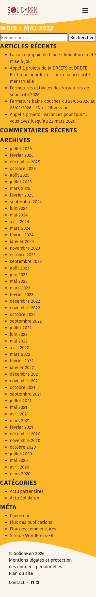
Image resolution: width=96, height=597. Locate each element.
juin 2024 (19, 208)
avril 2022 (19, 347)
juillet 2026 (21, 148)
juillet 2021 (20, 401)
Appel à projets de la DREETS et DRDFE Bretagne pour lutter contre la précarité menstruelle (50, 74)
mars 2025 (20, 188)
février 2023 (21, 294)
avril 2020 (19, 467)
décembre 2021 (25, 374)
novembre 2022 (25, 308)
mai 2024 (19, 215)
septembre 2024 (26, 202)
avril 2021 (19, 414)
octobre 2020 (23, 447)
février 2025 (21, 195)
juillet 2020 (21, 454)
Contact (17, 582)
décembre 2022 (25, 301)
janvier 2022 (22, 367)
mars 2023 (20, 288)
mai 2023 (19, 281)
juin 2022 (19, 334)
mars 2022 (20, 354)
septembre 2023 (26, 261)
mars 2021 (20, 420)
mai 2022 (19, 341)
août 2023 (19, 268)
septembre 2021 (25, 394)
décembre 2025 (25, 162)
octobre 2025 (23, 168)
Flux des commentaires (33, 529)
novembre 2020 (25, 440)
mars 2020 (20, 473)
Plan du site (21, 573)
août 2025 (19, 175)
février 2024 (21, 235)
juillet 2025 (21, 182)
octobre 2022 (23, 314)
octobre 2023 (23, 255)
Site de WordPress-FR (31, 535)
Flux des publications (31, 522)
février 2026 (21, 155)
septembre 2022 (26, 321)
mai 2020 (19, 460)
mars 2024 (20, 228)
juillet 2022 (21, 328)
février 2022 (21, 361)
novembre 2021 (25, 381)
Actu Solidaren (24, 498)
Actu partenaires (27, 491)
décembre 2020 (25, 434)
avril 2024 (19, 221)
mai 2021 (18, 407)
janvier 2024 (22, 241)
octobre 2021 (22, 387)
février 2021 (21, 427)
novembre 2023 (25, 248)
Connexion (20, 515)
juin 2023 (19, 274)
